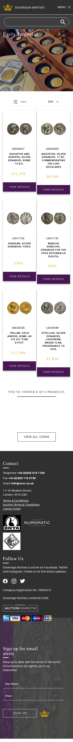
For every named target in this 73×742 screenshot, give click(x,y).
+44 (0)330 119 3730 (22, 478)
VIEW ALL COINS (36, 437)
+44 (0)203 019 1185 (31, 473)
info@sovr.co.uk (22, 483)
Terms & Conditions (16, 500)
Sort (50, 101)
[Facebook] (5, 581)
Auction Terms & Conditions (21, 505)
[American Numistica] (37, 522)
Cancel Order (12, 509)
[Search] (63, 22)
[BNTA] (13, 523)
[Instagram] (13, 581)
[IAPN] (36, 540)
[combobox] (36, 21)
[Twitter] (22, 581)
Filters (23, 102)
